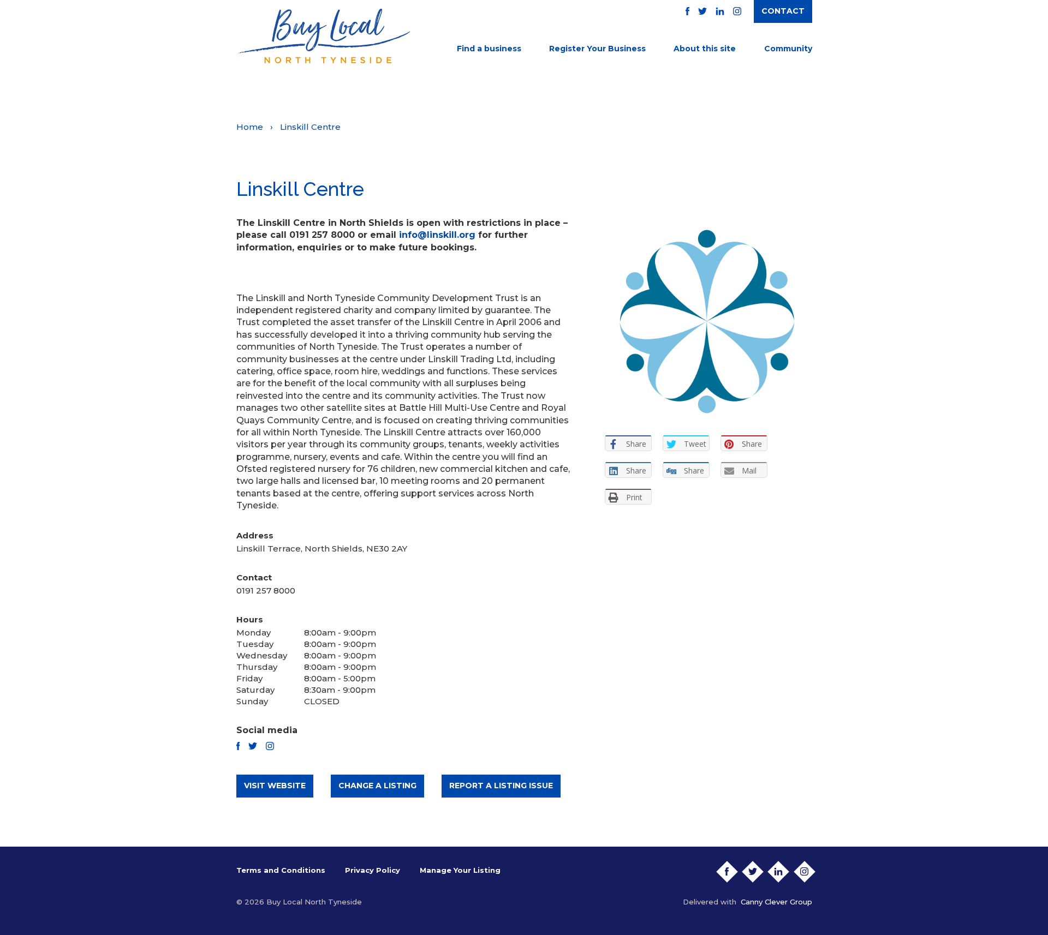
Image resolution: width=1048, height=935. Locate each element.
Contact (783, 11)
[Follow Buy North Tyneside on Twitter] (702, 11)
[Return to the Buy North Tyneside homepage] (323, 36)
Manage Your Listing (460, 870)
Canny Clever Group (776, 901)
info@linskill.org (437, 235)
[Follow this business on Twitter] (252, 746)
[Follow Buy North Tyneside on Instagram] (737, 11)
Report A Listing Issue (501, 785)
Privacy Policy (372, 870)
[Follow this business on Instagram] (270, 746)
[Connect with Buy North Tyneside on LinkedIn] (720, 11)
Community (788, 48)
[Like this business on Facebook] (238, 746)
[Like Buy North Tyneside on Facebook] (687, 11)
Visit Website (275, 785)
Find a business (489, 48)
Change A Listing (377, 785)
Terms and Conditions (280, 870)
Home (249, 127)
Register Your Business (597, 48)
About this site (705, 48)
